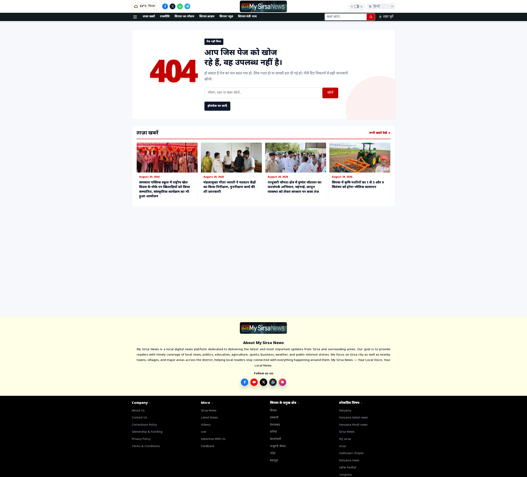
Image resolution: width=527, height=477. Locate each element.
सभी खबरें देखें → (380, 133)
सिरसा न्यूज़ (226, 17)
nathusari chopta (351, 453)
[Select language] (381, 6)
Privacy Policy (141, 439)
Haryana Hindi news (353, 425)
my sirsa (345, 439)
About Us (138, 411)
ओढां (272, 453)
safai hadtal (347, 468)
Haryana (345, 411)
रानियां (273, 432)
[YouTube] (254, 382)
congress (345, 475)
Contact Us (139, 418)
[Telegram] (187, 6)
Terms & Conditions (146, 446)
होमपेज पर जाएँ (217, 106)
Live (203, 432)
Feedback (207, 446)
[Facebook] (165, 6)
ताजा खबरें (149, 17)
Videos (205, 425)
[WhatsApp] (180, 6)
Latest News (209, 418)
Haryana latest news (353, 418)
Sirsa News (208, 411)
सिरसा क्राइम (207, 17)
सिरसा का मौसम (184, 17)
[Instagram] (282, 382)
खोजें (330, 93)
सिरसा (273, 411)
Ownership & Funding (147, 432)
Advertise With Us (213, 439)
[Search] (371, 17)
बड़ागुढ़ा (274, 461)
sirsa (342, 446)
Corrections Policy (144, 425)
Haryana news (349, 461)
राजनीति (165, 17)
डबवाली (274, 418)
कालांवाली (275, 439)
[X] (172, 6)
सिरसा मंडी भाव (247, 17)
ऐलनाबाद (275, 425)
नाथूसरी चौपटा (278, 446)
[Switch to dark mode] (357, 6)
